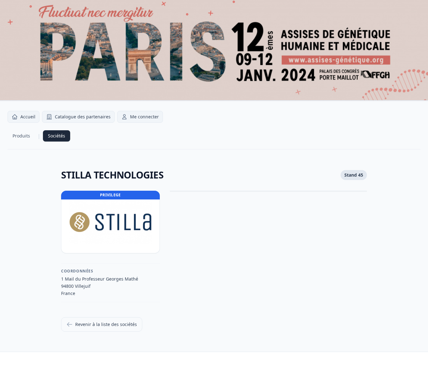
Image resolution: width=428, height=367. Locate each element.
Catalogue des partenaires (83, 117)
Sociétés (56, 136)
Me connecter (144, 117)
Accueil (27, 117)
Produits (21, 136)
